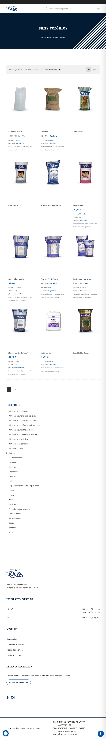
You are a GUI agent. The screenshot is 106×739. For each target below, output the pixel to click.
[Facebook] (7, 697)
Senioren (12, 527)
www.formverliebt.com (30, 728)
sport (11, 532)
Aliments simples (16, 448)
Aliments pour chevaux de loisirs (22, 416)
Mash (11, 500)
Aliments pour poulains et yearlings (23, 434)
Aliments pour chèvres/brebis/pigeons (25, 425)
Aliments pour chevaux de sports (23, 420)
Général (12, 476)
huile (11, 481)
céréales (12, 462)
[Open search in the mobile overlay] (57, 8)
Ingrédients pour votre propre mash (24, 486)
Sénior (11, 523)
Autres (11, 453)
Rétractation (11, 639)
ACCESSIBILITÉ (64, 725)
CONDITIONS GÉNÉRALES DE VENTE (69, 722)
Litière (11, 490)
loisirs (11, 495)
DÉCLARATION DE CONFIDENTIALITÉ (69, 728)
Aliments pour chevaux (18, 411)
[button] (5, 733)
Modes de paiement (14, 650)
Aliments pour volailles (18, 439)
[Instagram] (12, 697)
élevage (12, 467)
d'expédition (19, 143)
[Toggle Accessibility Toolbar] (100, 733)
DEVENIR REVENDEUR (18, 682)
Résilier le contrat (13, 655)
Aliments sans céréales (18, 444)
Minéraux (13, 504)
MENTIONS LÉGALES (67, 731)
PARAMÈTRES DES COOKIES (65, 734)
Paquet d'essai (15, 514)
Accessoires (17, 458)
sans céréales (15, 518)
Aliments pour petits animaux (21, 430)
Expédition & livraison (15, 644)
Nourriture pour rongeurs (19, 509)
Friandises (13, 472)
